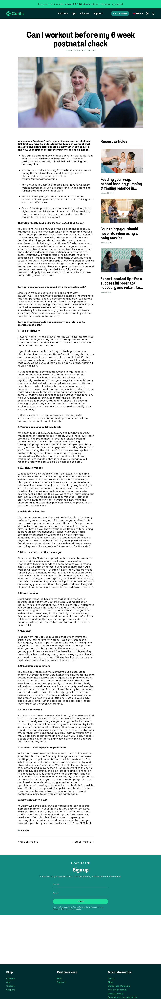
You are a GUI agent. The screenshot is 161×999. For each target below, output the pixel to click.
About (111, 978)
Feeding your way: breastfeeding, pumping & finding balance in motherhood (121, 184)
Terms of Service (69, 909)
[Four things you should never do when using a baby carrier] (122, 211)
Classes (10, 986)
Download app (115, 993)
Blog (110, 982)
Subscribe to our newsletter (123, 997)
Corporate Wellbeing (119, 986)
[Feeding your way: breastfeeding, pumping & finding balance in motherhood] (122, 161)
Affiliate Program (117, 989)
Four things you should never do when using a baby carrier (119, 233)
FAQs (59, 978)
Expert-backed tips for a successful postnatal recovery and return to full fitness (121, 283)
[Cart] (153, 13)
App (8, 982)
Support (10, 989)
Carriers (10, 978)
